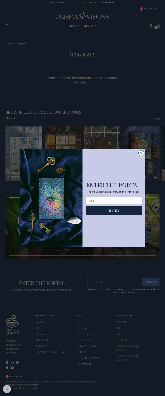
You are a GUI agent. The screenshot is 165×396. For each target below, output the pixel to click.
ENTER (114, 210)
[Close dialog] (141, 153)
